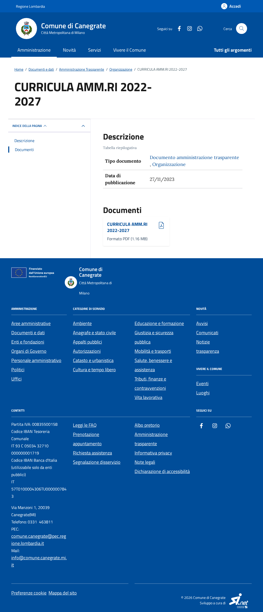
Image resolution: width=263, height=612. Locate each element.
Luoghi (203, 392)
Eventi (202, 383)
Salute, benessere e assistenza (153, 365)
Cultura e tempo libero (94, 369)
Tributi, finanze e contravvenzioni (150, 383)
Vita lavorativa (148, 397)
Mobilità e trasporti (153, 351)
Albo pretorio (147, 425)
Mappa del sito (63, 592)
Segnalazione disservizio (96, 462)
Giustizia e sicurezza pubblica (154, 337)
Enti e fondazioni (27, 341)
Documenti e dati (28, 332)
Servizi (94, 50)
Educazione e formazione (159, 323)
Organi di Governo (28, 351)
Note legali (145, 462)
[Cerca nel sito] (241, 28)
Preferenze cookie (28, 592)
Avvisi (202, 323)
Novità (69, 50)
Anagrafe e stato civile (94, 332)
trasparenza (207, 351)
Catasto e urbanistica (93, 360)
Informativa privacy (153, 452)
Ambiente (82, 323)
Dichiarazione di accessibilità (162, 471)
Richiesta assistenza (92, 452)
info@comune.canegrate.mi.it (39, 561)
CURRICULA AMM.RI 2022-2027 (127, 227)
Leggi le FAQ (85, 425)
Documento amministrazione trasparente (194, 157)
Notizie (203, 341)
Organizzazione (169, 164)
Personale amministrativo (36, 360)
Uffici (16, 378)
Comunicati (207, 332)
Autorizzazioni (87, 351)
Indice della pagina (27, 125)
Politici (17, 369)
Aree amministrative (31, 323)
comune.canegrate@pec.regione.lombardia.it (38, 540)
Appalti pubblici (87, 341)
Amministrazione (34, 50)
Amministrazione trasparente (151, 439)
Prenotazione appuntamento (87, 439)
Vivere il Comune (129, 50)
